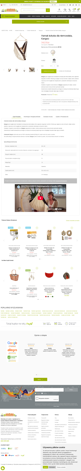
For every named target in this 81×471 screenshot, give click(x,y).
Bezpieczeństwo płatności (74, 422)
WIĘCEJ (52, 1)
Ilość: (42, 66)
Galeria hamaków (32, 430)
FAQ (55, 4)
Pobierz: (43, 60)
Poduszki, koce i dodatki (49, 285)
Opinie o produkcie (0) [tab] (62, 116)
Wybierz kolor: (44, 53)
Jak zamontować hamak (60, 440)
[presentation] (4, 69)
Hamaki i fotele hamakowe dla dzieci (66, 110)
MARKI (42, 16)
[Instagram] (79, 5)
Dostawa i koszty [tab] (48, 116)
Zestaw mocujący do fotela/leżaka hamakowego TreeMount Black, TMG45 (49, 250)
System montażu (58, 435)
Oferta (69, 433)
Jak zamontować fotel (60, 437)
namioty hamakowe (12, 317)
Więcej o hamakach (72, 427)
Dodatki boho (31, 285)
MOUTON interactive (40, 464)
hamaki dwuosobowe (47, 311)
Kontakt (56, 422)
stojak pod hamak (65, 315)
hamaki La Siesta (10, 311)
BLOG (73, 16)
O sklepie (57, 420)
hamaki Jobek (18, 311)
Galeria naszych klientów (33, 432)
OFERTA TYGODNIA (36, 16)
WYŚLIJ (71, 390)
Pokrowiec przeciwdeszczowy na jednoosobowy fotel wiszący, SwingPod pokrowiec (66, 290)
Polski (4, 4)
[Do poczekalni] (19, 228)
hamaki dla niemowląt (32, 315)
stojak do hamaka (21, 315)
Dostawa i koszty (31, 418)
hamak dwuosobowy (45, 315)
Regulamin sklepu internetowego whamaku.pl (45, 422)
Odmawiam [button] (52, 467)
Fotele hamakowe (52, 110)
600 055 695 (14, 5)
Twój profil (43, 418)
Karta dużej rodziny (32, 439)
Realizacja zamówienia (46, 430)
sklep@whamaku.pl (27, 5)
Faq (55, 418)
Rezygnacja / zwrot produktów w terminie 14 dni (33, 422)
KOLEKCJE (47, 16)
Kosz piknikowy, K (14, 288)
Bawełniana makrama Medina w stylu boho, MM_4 (31, 289)
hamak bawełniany (58, 313)
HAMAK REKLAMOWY (62, 16)
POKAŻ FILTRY (40, 21)
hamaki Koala (26, 311)
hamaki (2, 311)
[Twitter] (73, 5)
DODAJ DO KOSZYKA (49, 71)
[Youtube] (70, 5)
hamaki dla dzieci (25, 313)
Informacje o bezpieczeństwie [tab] (32, 116)
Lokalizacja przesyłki (45, 432)
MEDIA (69, 16)
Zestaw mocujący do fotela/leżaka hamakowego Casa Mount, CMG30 (66, 250)
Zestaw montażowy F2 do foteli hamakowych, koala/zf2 (31, 249)
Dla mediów (71, 418)
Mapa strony (71, 431)
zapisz (38, 393)
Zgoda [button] (45, 467)
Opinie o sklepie (71, 435)
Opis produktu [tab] (17, 116)
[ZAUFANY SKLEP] (3, 448)
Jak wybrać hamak (59, 431)
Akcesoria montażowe (14, 245)
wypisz (45, 393)
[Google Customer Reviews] (16, 448)
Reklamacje (57, 428)
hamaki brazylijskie (15, 313)
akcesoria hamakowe (60, 311)
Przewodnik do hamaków (60, 442)
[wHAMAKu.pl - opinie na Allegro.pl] (12, 351)
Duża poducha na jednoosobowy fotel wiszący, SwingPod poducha (49, 290)
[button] (59, 10)
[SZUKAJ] (48, 10)
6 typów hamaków (59, 433)
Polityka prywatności (73, 424)
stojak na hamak (12, 315)
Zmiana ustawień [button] (61, 467)
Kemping (14, 285)
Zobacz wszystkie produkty (72, 220)
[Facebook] (67, 5)
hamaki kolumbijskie (36, 313)
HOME (29, 16)
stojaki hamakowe (68, 313)
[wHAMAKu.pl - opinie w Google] (12, 344)
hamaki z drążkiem (47, 313)
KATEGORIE (53, 16)
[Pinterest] (76, 5)
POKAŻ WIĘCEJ (56, 406)
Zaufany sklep (71, 429)
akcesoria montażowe (71, 311)
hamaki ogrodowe (36, 311)
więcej (55, 94)
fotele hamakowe (5, 313)
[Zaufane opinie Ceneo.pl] (10, 448)
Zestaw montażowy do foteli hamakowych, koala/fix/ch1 (14, 249)
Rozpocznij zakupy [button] (10, 16)
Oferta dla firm (71, 420)
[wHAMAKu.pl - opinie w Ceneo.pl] (12, 358)
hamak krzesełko (56, 315)
